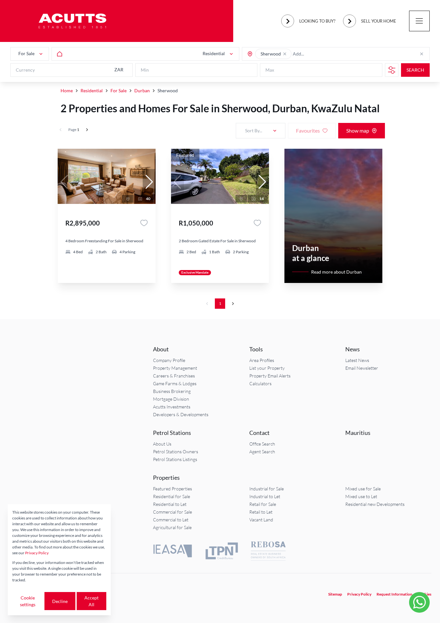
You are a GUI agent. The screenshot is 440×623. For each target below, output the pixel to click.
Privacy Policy (359, 594)
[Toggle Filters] (391, 70)
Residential (92, 90)
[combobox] (318, 54)
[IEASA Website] (172, 551)
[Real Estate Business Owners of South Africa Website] (268, 552)
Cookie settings (27, 601)
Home (67, 90)
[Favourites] (144, 223)
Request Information (394, 594)
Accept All (91, 601)
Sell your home (378, 21)
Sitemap (335, 594)
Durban (142, 90)
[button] (284, 53)
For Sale (118, 90)
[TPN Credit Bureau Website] (221, 551)
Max (269, 70)
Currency (25, 70)
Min (145, 70)
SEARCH (415, 70)
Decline (60, 601)
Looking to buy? (317, 21)
